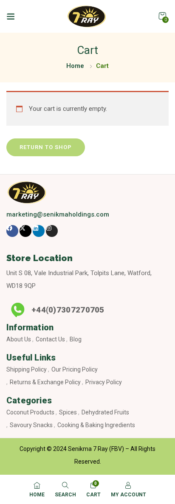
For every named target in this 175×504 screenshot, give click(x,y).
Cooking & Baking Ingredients (96, 425)
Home (75, 66)
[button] (162, 16)
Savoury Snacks (31, 425)
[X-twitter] (25, 231)
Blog (76, 339)
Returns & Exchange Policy (45, 382)
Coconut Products (30, 412)
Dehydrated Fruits (105, 412)
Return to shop (46, 147)
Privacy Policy (103, 382)
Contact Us (50, 339)
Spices (68, 412)
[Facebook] (12, 231)
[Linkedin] (39, 231)
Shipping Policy (26, 369)
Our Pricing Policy (74, 369)
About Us (18, 339)
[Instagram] (52, 231)
